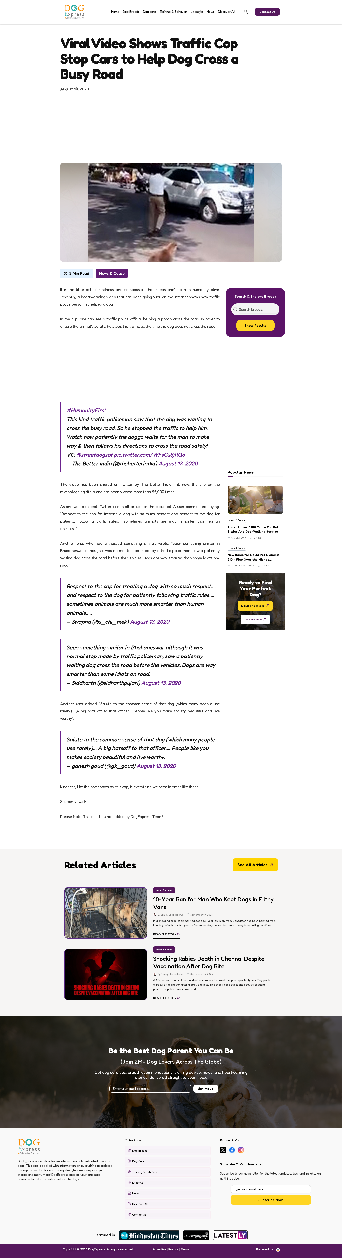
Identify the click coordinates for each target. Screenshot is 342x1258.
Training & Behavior (173, 12)
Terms (185, 1249)
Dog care (149, 12)
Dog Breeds (131, 12)
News (211, 12)
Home (115, 12)
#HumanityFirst (86, 410)
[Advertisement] (171, 127)
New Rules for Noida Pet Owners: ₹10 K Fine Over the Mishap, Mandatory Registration (253, 557)
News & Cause (112, 273)
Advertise (159, 1249)
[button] (246, 12)
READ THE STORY (166, 933)
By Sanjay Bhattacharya (171, 914)
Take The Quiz (253, 619)
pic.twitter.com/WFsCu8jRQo (149, 454)
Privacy (173, 1249)
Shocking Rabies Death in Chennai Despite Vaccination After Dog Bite (208, 962)
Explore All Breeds (252, 605)
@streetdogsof (94, 454)
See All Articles (253, 864)
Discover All (226, 12)
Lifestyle (197, 12)
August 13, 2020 (178, 463)
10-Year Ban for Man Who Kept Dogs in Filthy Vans (213, 903)
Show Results (255, 325)
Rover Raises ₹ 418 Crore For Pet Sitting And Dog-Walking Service (253, 529)
